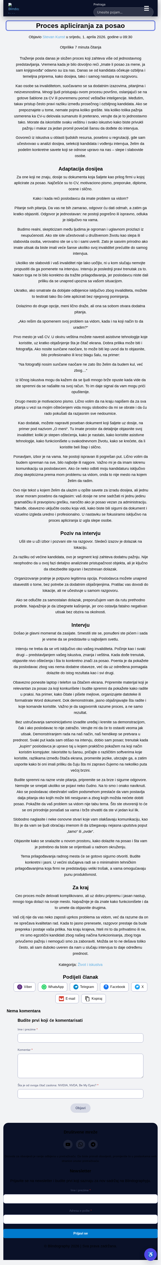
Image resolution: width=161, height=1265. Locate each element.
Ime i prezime (28, 1029)
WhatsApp (56, 987)
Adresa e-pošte (80, 1210)
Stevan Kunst (54, 37)
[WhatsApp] (80, 1144)
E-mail (70, 998)
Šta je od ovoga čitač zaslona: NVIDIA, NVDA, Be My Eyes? (58, 1085)
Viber (28, 987)
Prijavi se (80, 1233)
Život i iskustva (90, 965)
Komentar (25, 1049)
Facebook (117, 987)
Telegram (87, 987)
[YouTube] (68, 1144)
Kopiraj (97, 998)
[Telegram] (93, 1144)
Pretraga (99, 4)
